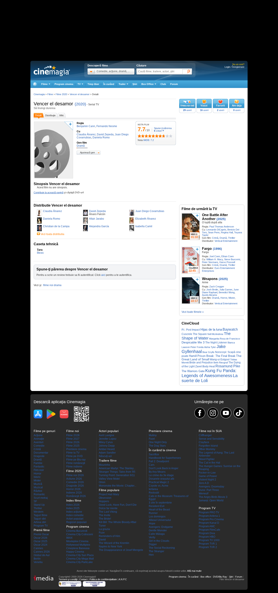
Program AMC (207, 526)
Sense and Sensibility (211, 438)
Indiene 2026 (74, 492)
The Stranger (156, 551)
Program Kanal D (209, 522)
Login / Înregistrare (234, 67)
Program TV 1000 (209, 540)
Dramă (223, 238)
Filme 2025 (72, 445)
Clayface (204, 442)
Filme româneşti (75, 463)
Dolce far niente (108, 508)
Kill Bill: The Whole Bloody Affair (117, 522)
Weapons (210, 279)
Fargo (207, 248)
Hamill (193, 356)
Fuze (102, 532)
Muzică (38, 483)
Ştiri (134, 84)
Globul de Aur (42, 555)
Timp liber (93, 84)
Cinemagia (39, 94)
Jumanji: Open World (211, 500)
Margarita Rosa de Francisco (224, 338)
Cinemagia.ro (52, 70)
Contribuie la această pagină (48, 192)
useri (187, 110)
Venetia (38, 562)
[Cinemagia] (34, 84)
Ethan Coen (227, 256)
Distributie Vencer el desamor (58, 205)
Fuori (152, 438)
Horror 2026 (73, 489)
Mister (231, 297)
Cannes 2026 (42, 551)
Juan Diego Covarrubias (149, 211)
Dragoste (39, 456)
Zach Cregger (216, 286)
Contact (83, 579)
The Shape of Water (206, 335)
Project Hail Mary (109, 494)
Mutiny (153, 435)
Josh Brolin (212, 289)
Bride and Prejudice (201, 362)
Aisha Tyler (210, 347)
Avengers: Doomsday (211, 486)
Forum (174, 84)
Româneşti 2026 (76, 496)
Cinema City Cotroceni (79, 534)
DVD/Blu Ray (220, 576)
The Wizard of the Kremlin (114, 543)
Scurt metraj (41, 497)
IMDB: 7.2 (148, 140)
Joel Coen (214, 256)
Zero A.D (204, 483)
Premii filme (42, 530)
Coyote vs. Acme (158, 485)
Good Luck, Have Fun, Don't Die (118, 504)
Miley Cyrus (106, 442)
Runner (153, 513)
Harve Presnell (227, 262)
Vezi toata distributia (52, 234)
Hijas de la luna (211, 329)
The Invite (104, 515)
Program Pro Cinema (211, 519)
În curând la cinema (162, 450)
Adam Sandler (107, 452)
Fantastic (39, 466)
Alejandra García (99, 226)
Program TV (41, 525)
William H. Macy (214, 259)
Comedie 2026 (75, 482)
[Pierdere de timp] (141, 136)
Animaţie (39, 438)
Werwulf (203, 493)
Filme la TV (72, 452)
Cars (151, 464)
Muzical (38, 487)
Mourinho (104, 464)
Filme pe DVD (74, 456)
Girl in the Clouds (159, 540)
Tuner (102, 525)
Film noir (39, 470)
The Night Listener (216, 342)
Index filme (73, 500)
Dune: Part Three (209, 490)
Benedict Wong (227, 292)
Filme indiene (74, 466)
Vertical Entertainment (226, 241)
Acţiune (38, 435)
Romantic (39, 494)
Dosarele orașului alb (161, 478)
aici (103, 275)
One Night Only (158, 442)
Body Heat (208, 366)
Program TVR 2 (208, 547)
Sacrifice (154, 454)
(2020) (80, 104)
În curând (108, 84)
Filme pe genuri (44, 431)
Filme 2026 (72, 442)
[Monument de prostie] (139, 136)
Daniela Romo (51, 218)
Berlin (37, 558)
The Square (200, 334)
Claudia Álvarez (52, 211)
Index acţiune (74, 511)
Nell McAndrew (215, 334)
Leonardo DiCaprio (216, 229)
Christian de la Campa (56, 226)
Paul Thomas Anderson (221, 226)
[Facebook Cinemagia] (199, 412)
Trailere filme (108, 460)
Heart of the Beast (159, 509)
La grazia (104, 529)
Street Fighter (207, 459)
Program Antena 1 (209, 515)
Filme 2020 (61, 94)
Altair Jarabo (96, 218)
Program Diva (207, 533)
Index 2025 (72, 508)
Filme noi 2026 (75, 475)
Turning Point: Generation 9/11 (117, 475)
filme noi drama (52, 285)
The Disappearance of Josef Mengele (121, 550)
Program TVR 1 (208, 543)
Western (38, 511)
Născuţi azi (105, 456)
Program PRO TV (209, 512)
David (102, 539)
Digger (153, 544)
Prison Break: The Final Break (216, 356)
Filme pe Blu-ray (76, 459)
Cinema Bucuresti (76, 530)
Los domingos (157, 516)
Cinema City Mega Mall (80, 558)
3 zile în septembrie (160, 502)
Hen (151, 554)
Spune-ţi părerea (163, 128)
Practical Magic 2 (159, 482)
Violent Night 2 (207, 479)
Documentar (41, 452)
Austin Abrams (209, 295)
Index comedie (75, 515)
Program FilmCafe (209, 529)
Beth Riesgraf (220, 362)
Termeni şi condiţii (68, 579)
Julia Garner (225, 289)
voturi (158, 130)
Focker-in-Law (207, 472)
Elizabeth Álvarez (145, 218)
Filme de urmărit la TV (199, 209)
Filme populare (109, 490)
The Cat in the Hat (209, 462)
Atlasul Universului (160, 520)
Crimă (215, 238)
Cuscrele (187, 334)
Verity (152, 537)
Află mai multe (194, 571)
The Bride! (105, 518)
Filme (50, 94)
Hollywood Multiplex (78, 544)
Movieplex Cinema (77, 541)
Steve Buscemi (232, 259)
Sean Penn (214, 232)
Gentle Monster (158, 530)
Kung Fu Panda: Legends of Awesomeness (209, 373)
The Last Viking (108, 511)
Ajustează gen (87, 152)
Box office (205, 576)
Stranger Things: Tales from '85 (117, 471)
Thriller (231, 238)
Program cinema (64, 84)
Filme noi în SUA (210, 431)
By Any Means (157, 471)
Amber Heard (107, 449)
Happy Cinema (75, 551)
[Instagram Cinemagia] (212, 412)
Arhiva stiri (40, 522)
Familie (38, 463)
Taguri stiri (40, 518)
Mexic (40, 252)
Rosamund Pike (227, 366)
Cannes (38, 548)
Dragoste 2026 (75, 485)
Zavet (198, 366)
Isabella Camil (143, 226)
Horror (223, 297)
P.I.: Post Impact (191, 329)
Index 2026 (72, 504)
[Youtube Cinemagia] (225, 412)
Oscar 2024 (40, 544)
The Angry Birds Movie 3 (213, 497)
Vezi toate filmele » (193, 311)
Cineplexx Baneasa (77, 548)
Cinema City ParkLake (79, 562)
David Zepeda (97, 211)
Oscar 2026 (40, 537)
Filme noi (72, 431)
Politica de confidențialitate (103, 579)
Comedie (39, 445)
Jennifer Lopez (107, 438)
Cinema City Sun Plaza (80, 555)
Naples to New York (110, 546)
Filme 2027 (72, 438)
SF (35, 501)
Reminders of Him (109, 536)
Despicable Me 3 (193, 342)
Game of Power (208, 476)
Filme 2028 (72, 435)
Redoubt (154, 492)
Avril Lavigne (106, 435)
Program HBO (207, 536)
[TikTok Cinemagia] (238, 412)
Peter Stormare (210, 262)
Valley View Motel (109, 478)
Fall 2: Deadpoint (159, 461)
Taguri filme (40, 515)
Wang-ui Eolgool (220, 359)
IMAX (69, 537)
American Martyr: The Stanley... (117, 468)
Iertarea (153, 489)
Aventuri (38, 442)
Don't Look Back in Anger (163, 468)
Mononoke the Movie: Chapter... (117, 485)
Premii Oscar (41, 534)
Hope (152, 523)
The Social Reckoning (162, 547)
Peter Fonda (197, 347)
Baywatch (230, 329)
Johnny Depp (107, 445)
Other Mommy (207, 449)
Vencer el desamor (53, 103)
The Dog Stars (157, 445)
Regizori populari (76, 522)
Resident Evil (156, 506)
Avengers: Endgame (161, 526)
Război (38, 490)
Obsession (105, 497)
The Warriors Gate (193, 371)
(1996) (217, 248)
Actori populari (74, 518)
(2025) (221, 219)
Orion (102, 482)
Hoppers (104, 501)
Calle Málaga (157, 533)
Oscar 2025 (40, 541)
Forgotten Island (208, 445)
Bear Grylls (208, 352)
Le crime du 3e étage (161, 475)
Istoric (37, 477)
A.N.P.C (123, 579)
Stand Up (39, 504)
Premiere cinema (76, 449)
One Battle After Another (215, 217)
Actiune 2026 (74, 478)
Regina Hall (227, 232)
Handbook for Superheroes (165, 457)
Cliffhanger (205, 435)
